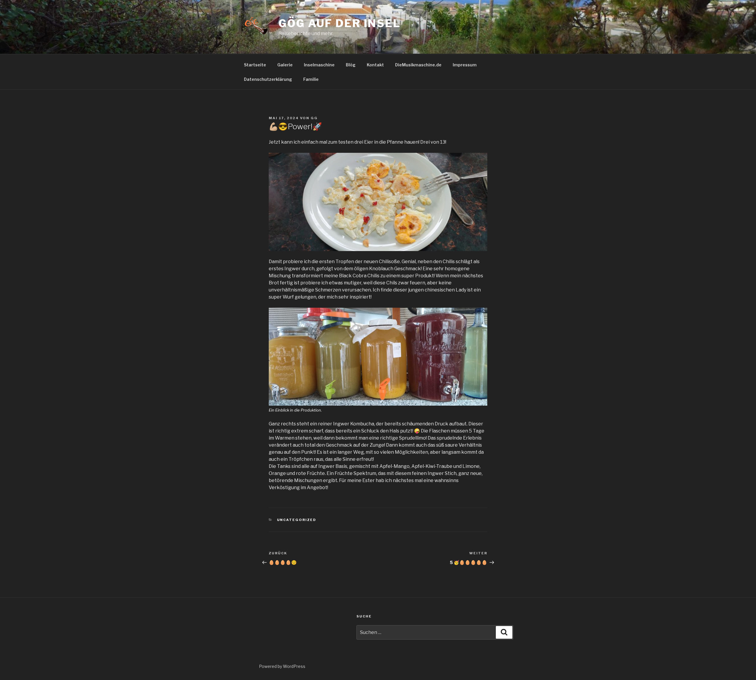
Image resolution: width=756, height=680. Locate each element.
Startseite (255, 64)
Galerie (285, 64)
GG (314, 118)
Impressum (465, 64)
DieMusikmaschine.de (418, 64)
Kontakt (375, 64)
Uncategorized (297, 520)
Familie (311, 79)
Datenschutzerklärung (268, 79)
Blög (351, 64)
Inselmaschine (319, 64)
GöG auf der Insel (339, 23)
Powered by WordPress (282, 666)
